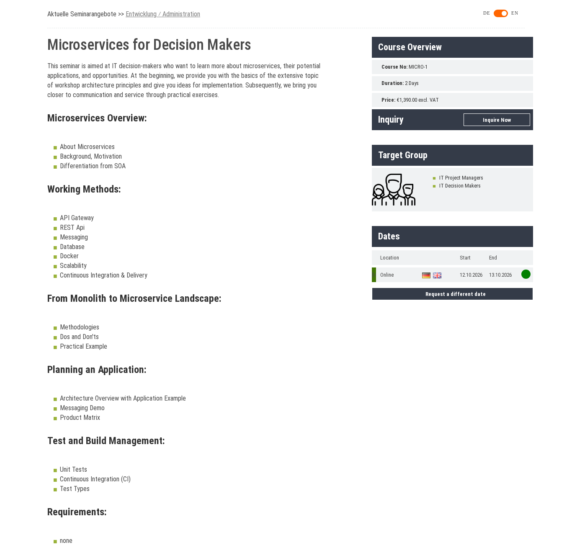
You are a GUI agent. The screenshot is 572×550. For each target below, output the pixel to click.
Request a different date (455, 294)
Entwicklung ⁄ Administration (163, 14)
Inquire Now (497, 120)
